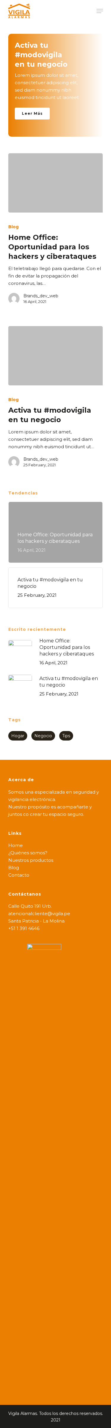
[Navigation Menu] (99, 11)
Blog (13, 226)
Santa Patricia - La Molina (36, 921)
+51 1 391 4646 (23, 928)
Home (15, 845)
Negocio (43, 735)
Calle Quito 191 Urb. (30, 906)
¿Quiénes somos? (27, 853)
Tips (66, 735)
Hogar (17, 735)
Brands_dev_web (40, 296)
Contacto (18, 875)
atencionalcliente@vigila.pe (39, 913)
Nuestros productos (30, 860)
